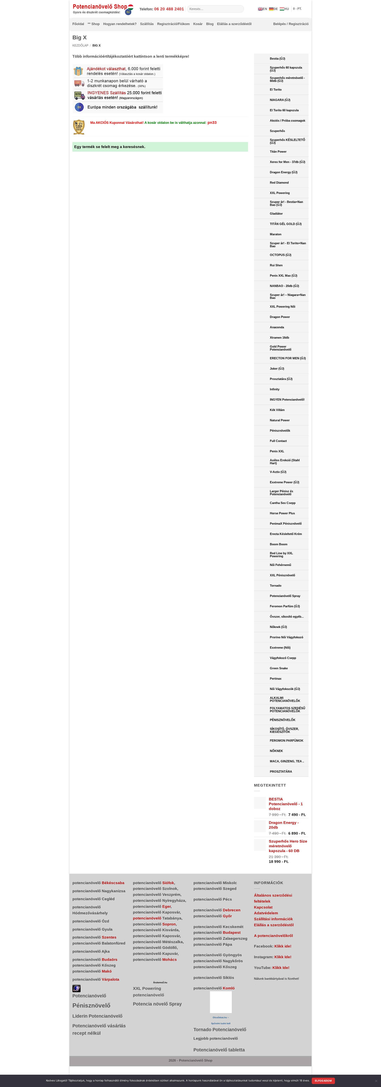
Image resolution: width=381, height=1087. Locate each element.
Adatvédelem (266, 913)
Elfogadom (323, 1080)
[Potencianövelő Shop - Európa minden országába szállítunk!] (103, 9)
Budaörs (109, 959)
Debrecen (232, 910)
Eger (166, 906)
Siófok (168, 883)
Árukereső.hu (160, 982)
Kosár (198, 24)
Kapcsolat (263, 907)
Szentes (109, 937)
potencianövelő (147, 918)
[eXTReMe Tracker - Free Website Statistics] (76, 988)
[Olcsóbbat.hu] (221, 1002)
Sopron (169, 924)
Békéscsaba (113, 883)
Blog (210, 24)
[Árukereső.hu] (160, 970)
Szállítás (147, 24)
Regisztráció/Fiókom (173, 24)
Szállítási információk (273, 919)
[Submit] (239, 9)
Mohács (169, 959)
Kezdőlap (80, 45)
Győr (227, 916)
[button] (301, 9)
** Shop (94, 24)
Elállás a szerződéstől (234, 24)
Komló (229, 988)
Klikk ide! (282, 946)
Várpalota (110, 979)
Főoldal (78, 24)
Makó (107, 971)
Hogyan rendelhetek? (120, 24)
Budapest (232, 932)
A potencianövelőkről (273, 936)
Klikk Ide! (282, 957)
